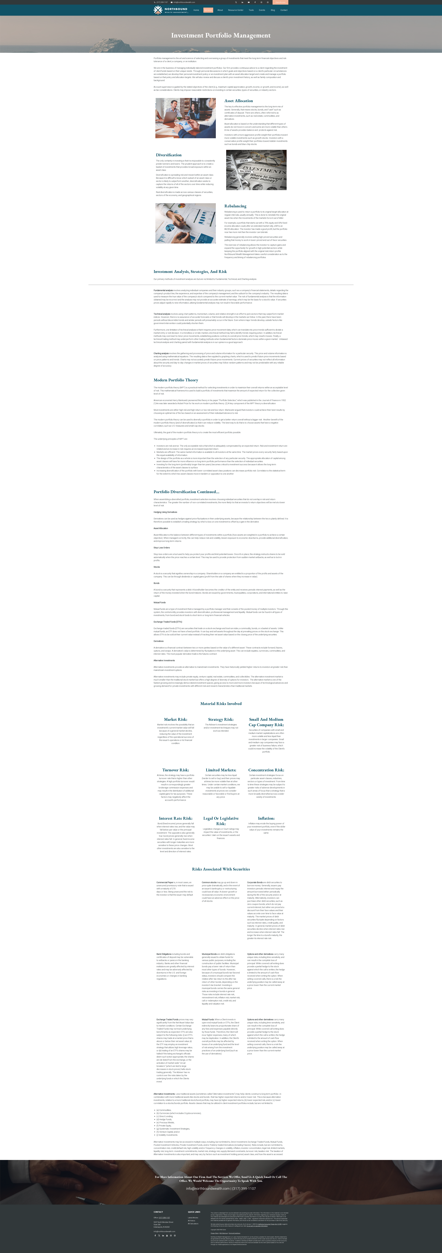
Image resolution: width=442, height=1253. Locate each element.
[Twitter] (236, 2)
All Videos (191, 1221)
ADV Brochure (224, 1233)
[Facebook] (255, 2)
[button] (196, 10)
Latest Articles (193, 1218)
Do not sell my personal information (257, 1226)
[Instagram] (267, 2)
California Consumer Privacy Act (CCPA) (270, 1224)
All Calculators (193, 1224)
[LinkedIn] (242, 2)
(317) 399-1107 (162, 2)
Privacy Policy (215, 1233)
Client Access (280, 2)
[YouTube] (248, 2)
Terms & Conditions (234, 1233)
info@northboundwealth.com (184, 2)
